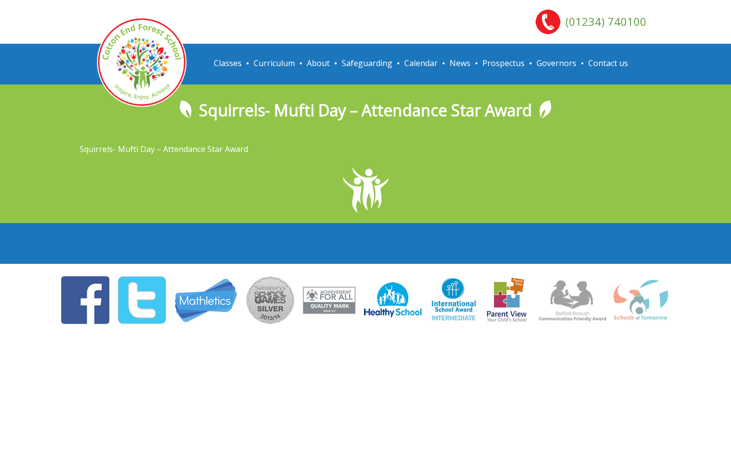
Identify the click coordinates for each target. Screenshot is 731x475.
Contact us (608, 63)
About (318, 63)
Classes (228, 63)
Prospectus (503, 63)
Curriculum (274, 63)
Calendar (421, 63)
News (460, 63)
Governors (556, 63)
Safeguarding (367, 63)
